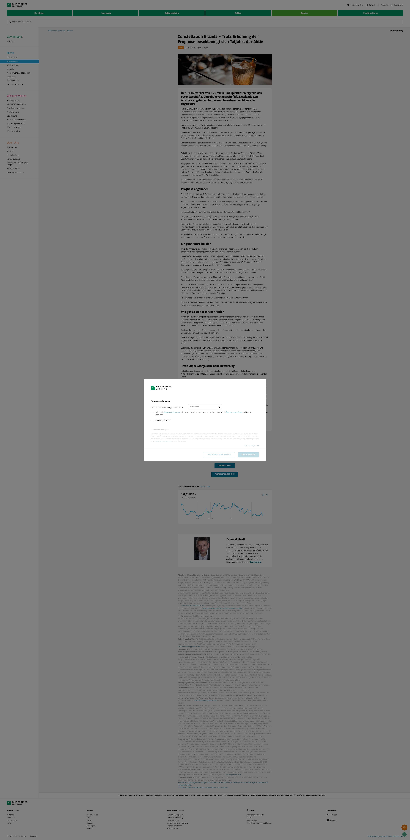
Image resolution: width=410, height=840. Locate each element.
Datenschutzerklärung (234, 412)
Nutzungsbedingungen (172, 412)
